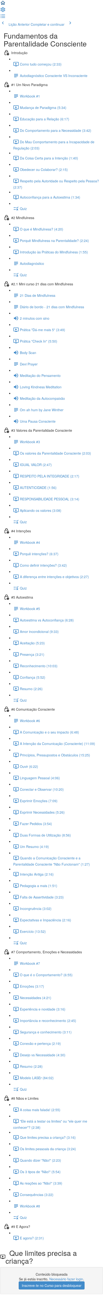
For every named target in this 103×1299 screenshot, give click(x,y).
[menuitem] (3, 11)
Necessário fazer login (66, 1279)
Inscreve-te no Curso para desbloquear (51, 1285)
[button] (3, 4)
